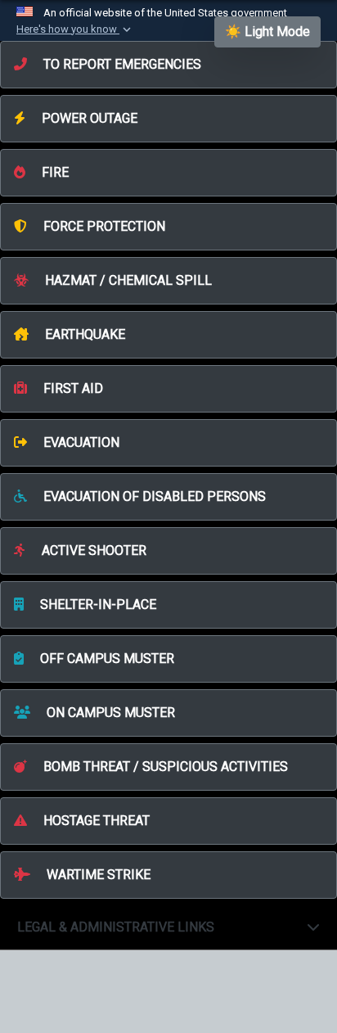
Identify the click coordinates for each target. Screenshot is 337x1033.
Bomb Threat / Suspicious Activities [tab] (164, 766)
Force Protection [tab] (102, 226)
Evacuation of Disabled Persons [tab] (153, 496)
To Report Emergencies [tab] (120, 64)
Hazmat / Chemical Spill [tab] (127, 280)
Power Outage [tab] (87, 118)
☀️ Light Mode (267, 31)
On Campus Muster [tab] (109, 712)
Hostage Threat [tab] (95, 820)
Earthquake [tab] (83, 334)
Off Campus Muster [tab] (105, 658)
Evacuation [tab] (79, 442)
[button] (75, 29)
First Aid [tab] (71, 388)
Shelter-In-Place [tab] (96, 604)
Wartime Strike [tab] (97, 874)
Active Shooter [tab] (92, 550)
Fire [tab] (53, 172)
